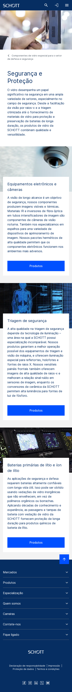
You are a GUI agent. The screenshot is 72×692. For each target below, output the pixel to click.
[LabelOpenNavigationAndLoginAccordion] (56, 5)
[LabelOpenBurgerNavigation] (67, 5)
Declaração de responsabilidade (27, 665)
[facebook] (24, 683)
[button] (36, 572)
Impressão (54, 665)
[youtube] (47, 683)
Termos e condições (48, 669)
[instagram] (30, 683)
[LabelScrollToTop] (64, 559)
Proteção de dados (23, 669)
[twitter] (42, 683)
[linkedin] (36, 683)
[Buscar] (46, 5)
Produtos (36, 266)
